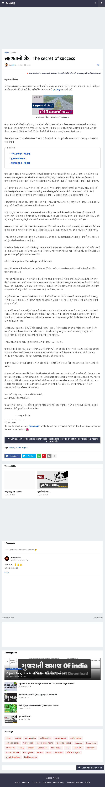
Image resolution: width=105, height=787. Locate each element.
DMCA (87, 782)
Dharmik (31, 747)
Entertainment (91, 743)
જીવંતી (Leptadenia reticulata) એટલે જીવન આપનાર (39, 705)
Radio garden (28, 752)
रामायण (48, 752)
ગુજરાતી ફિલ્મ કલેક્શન (13, 757)
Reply (6, 572)
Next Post (98, 617)
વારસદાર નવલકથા (60, 738)
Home (6, 53)
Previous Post (8, 617)
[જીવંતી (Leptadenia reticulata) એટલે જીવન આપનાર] (10, 708)
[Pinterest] (44, 456)
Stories (13, 53)
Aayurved (78, 743)
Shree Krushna (56, 747)
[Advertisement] (52, 28)
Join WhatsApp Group (91, 768)
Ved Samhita (42, 747)
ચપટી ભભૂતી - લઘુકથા (20, 163)
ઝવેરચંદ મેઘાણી (28, 743)
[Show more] (54, 456)
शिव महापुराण (58, 752)
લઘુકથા (24, 448)
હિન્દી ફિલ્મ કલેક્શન (30, 757)
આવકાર (10, 3)
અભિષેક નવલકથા (75, 738)
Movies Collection (12, 752)
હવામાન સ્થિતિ (78, 747)
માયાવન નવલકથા (30, 738)
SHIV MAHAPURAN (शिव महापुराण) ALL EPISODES (38, 694)
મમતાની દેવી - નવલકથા (64, 743)
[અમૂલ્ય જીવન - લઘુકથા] (19, 480)
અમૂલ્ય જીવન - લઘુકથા (20, 153)
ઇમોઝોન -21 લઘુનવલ (73, 752)
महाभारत (39, 752)
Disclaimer (47, 782)
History (21, 747)
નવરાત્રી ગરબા (10, 747)
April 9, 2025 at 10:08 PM (19, 560)
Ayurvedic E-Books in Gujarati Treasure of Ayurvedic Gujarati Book (46, 683)
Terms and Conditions (74, 782)
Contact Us (36, 782)
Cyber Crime (90, 747)
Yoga (67, 747)
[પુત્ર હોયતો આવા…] (52, 480)
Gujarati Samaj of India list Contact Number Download (36, 673)
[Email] (49, 456)
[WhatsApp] (39, 456)
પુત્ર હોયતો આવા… (19, 158)
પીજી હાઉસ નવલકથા (12, 743)
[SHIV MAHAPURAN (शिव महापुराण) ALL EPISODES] (10, 697)
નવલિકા (18, 448)
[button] (3, 3)
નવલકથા (18, 738)
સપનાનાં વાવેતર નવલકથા (45, 743)
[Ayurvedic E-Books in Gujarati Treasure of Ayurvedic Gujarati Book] (10, 686)
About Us (25, 782)
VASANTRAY (16, 557)
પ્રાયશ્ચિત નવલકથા (45, 738)
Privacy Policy (58, 782)
